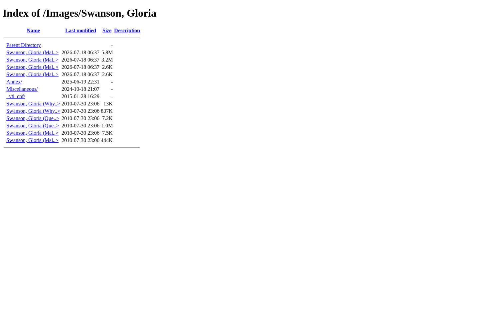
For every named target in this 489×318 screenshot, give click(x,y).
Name (33, 30)
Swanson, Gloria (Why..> (33, 103)
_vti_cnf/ (15, 96)
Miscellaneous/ (22, 89)
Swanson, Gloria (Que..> (32, 118)
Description (127, 30)
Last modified (80, 30)
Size (106, 30)
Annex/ (14, 81)
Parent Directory (23, 45)
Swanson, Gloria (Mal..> (32, 52)
